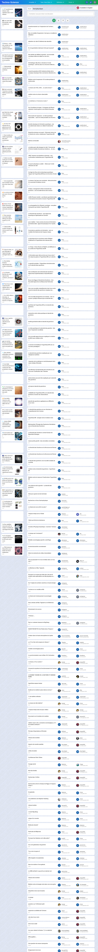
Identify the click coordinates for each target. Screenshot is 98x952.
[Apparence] (90, 2)
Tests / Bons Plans (46, 2)
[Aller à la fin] (67, 20)
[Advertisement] (12, 35)
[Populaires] (58, 20)
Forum (71, 2)
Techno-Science (10, 2)
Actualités (32, 2)
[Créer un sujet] (54, 20)
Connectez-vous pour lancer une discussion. (41, 14)
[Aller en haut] (63, 20)
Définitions (60, 2)
